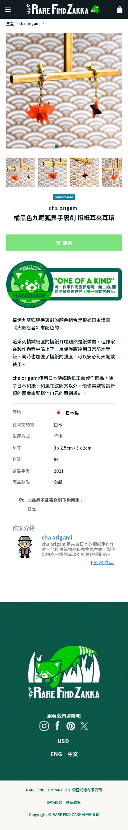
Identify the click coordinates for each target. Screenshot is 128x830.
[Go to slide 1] (56, 146)
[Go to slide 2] (61, 146)
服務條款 (54, 802)
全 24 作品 (103, 562)
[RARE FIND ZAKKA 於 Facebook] (57, 724)
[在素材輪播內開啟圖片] (64, 91)
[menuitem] (20, 172)
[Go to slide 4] (71, 146)
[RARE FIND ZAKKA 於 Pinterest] (70, 724)
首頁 (10, 23)
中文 (72, 754)
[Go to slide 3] (66, 146)
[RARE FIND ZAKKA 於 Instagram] (44, 724)
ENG (56, 754)
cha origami (29, 23)
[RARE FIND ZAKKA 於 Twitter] (84, 724)
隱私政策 (73, 802)
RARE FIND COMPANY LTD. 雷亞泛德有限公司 (64, 789)
